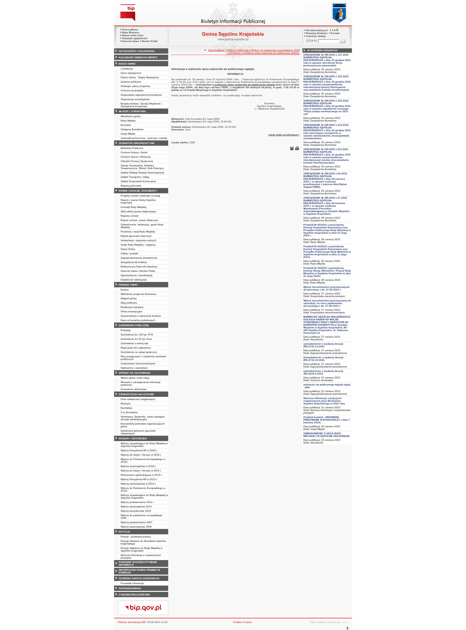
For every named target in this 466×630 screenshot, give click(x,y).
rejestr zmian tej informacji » (283, 134)
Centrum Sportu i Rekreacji (135, 156)
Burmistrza (126, 408)
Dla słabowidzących (317, 30)
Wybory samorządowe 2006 (136, 526)
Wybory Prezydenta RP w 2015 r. (139, 479)
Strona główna (130, 29)
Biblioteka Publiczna (132, 148)
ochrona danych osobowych (139, 578)
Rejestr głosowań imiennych (136, 236)
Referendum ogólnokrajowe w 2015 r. (141, 475)
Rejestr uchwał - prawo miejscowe (139, 220)
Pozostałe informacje (132, 583)
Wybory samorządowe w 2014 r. (138, 483)
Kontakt (335, 33)
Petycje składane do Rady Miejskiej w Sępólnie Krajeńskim (141, 549)
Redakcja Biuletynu (317, 33)
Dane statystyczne (131, 73)
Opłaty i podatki (129, 253)
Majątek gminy (129, 298)
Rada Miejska (128, 120)
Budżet (125, 289)
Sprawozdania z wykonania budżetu (141, 316)
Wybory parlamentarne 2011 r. (137, 502)
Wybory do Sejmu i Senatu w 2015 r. (141, 470)
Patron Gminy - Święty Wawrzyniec (140, 77)
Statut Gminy (128, 249)
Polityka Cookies (242, 622)
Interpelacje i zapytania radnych (138, 240)
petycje (124, 531)
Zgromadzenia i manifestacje (137, 275)
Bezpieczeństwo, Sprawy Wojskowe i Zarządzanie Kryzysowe (141, 105)
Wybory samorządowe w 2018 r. (138, 466)
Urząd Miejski (128, 133)
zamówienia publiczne (134, 325)
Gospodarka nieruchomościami (138, 363)
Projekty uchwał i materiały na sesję (140, 195)
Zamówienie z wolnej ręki (134, 343)
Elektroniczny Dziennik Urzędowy (139, 266)
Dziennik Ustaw (130, 41)
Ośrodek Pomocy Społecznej (137, 161)
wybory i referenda (133, 438)
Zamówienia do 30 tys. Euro (136, 339)
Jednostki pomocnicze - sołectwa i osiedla (144, 138)
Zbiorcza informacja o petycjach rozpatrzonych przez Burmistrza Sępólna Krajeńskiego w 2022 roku (324, 401)
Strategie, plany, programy (135, 86)
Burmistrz (126, 125)
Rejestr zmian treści (132, 35)
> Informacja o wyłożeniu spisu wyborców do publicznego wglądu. (263, 52)
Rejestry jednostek (131, 185)
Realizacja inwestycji (132, 307)
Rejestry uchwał (129, 215)
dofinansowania (130, 588)
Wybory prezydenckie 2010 (136, 511)
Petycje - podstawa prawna (136, 536)
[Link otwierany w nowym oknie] (327, 13)
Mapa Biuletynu (130, 32)
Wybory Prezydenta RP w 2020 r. (139, 450)
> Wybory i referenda (237, 50)
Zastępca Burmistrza (132, 129)
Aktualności (316, 339)
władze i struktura (132, 111)
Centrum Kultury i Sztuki (134, 152)
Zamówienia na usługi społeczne (139, 352)
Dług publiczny (129, 302)
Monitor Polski (150, 41)
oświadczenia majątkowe (136, 394)
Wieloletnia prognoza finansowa (138, 294)
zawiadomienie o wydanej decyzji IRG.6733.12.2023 (323, 345)
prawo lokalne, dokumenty (138, 190)
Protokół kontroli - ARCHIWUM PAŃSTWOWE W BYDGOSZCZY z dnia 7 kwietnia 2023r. (326, 420)
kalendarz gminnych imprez (138, 57)
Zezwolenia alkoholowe (134, 389)
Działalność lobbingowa (134, 279)
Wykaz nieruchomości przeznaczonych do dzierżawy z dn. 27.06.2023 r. (326, 288)
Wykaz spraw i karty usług (135, 377)
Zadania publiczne (131, 81)
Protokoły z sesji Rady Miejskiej (138, 231)
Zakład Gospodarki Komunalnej (138, 181)
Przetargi (126, 330)
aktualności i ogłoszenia (137, 51)
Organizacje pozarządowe (135, 99)
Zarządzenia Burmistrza (134, 262)
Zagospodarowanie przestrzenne (139, 257)
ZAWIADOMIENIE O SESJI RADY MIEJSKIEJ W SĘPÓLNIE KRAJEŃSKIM (326, 434)
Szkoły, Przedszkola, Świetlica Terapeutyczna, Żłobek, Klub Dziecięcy (142, 167)
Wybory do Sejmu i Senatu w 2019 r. (141, 454)
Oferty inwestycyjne (131, 311)
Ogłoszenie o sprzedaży (134, 367)
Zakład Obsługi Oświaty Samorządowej (142, 172)
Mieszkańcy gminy (131, 116)
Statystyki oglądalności (134, 38)
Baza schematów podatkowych (138, 320)
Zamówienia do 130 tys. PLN (137, 334)
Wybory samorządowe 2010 (136, 506)
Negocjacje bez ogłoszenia (136, 347)
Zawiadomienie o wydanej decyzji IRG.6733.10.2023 (323, 358)
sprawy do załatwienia (134, 373)
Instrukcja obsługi (315, 36)
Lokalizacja (127, 68)
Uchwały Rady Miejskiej (133, 207)
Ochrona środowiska (132, 90)
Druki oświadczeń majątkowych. (138, 399)
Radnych (126, 403)
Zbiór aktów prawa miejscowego (138, 211)
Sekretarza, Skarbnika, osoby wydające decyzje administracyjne (143, 418)
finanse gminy (128, 284)
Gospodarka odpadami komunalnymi (141, 95)
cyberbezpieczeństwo (134, 594)
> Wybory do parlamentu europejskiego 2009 (274, 50)
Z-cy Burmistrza (129, 412)
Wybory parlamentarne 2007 (136, 522)
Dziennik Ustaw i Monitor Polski (138, 271)
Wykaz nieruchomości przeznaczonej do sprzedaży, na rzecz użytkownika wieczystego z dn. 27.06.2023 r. (327, 303)
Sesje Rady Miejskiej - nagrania (138, 244)
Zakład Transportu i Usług (135, 177)
